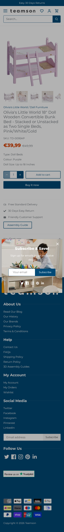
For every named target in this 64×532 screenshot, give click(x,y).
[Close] (57, 244)
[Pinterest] (37, 283)
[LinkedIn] (42, 283)
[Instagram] (32, 283)
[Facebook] (27, 283)
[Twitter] (22, 283)
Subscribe (45, 272)
